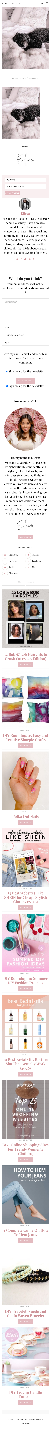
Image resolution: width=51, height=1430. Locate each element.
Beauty (25, 649)
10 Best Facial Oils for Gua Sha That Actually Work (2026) (25, 1064)
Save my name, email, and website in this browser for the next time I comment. (25, 358)
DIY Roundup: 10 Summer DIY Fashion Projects (25, 980)
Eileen (25, 213)
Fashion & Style (25, 888)
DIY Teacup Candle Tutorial (25, 1394)
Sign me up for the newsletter (26, 371)
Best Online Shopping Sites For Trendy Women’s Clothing (25, 1149)
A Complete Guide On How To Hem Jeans (25, 1232)
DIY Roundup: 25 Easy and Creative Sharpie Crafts (25, 737)
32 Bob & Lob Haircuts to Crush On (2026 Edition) (25, 656)
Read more (25, 664)
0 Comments (34, 78)
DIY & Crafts (25, 731)
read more (25, 537)
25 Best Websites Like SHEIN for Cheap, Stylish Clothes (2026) (25, 897)
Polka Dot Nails (25, 816)
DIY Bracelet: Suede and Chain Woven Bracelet (25, 1313)
